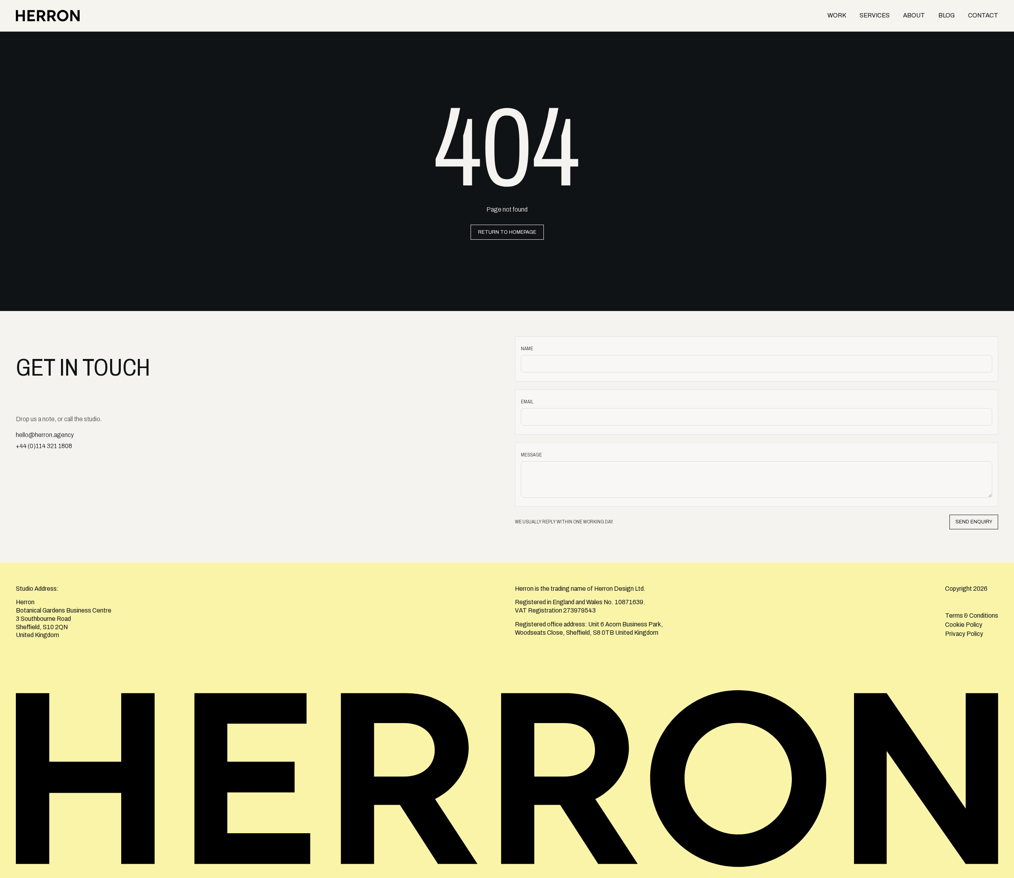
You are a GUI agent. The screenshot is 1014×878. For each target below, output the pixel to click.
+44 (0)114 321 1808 (44, 446)
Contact (983, 15)
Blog (946, 15)
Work (836, 15)
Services (875, 15)
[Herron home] (49, 15)
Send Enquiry (973, 522)
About (914, 15)
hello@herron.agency (45, 435)
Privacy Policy (964, 634)
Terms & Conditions (971, 615)
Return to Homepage (507, 232)
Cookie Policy (963, 624)
